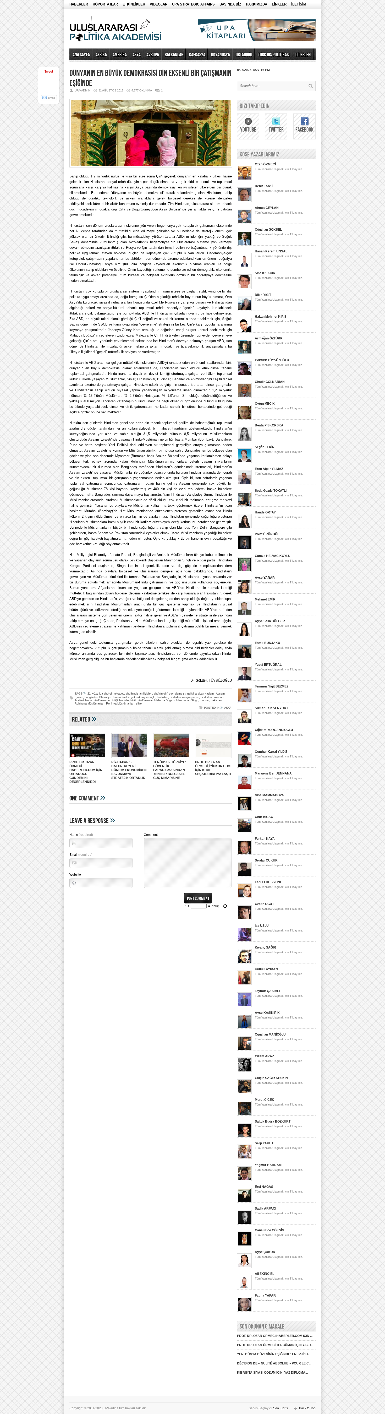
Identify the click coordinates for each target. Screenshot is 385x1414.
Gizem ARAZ (264, 1056)
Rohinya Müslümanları (120, 703)
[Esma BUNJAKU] (244, 658)
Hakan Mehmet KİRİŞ (271, 316)
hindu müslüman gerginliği (101, 700)
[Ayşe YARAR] (244, 592)
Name (81, 835)
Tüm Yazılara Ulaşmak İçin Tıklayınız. (279, 169)
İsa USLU (262, 926)
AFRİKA (101, 55)
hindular (124, 700)
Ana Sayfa (81, 55)
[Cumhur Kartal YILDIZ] (244, 766)
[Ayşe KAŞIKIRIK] (244, 1028)
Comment (151, 835)
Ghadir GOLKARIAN (270, 382)
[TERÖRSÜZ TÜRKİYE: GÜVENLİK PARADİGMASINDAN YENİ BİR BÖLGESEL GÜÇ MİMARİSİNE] (171, 758)
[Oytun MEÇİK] (244, 418)
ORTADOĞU (244, 55)
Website (75, 874)
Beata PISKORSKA (269, 425)
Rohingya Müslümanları (89, 703)
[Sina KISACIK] (244, 288)
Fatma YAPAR (265, 1295)
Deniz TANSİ (264, 186)
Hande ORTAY (265, 512)
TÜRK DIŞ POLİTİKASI (274, 55)
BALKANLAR (174, 55)
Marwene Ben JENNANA (273, 773)
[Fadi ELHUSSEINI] (244, 897)
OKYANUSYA (220, 55)
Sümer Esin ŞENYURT (271, 708)
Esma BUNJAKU (267, 643)
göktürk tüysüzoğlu (143, 697)
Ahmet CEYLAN (267, 208)
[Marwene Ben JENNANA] (244, 788)
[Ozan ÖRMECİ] (244, 179)
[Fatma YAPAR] (244, 1310)
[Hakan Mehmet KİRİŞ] (244, 331)
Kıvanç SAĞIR (265, 947)
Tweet (49, 71)
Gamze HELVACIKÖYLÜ (272, 556)
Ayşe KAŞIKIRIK (267, 1013)
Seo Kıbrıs (280, 1408)
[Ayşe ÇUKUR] (244, 1267)
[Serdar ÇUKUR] (244, 875)
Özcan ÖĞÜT (264, 904)
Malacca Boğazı (164, 700)
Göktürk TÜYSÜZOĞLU (272, 360)
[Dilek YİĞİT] (244, 310)
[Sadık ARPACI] (244, 1223)
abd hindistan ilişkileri (139, 693)
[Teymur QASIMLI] (244, 1006)
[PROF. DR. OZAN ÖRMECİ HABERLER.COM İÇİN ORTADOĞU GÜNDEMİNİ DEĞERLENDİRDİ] (87, 758)
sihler (139, 703)
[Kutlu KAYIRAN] (244, 984)
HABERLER (78, 4)
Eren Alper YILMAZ (269, 469)
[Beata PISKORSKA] (244, 440)
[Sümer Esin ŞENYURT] (244, 723)
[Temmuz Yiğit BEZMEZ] (244, 701)
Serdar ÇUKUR (266, 860)
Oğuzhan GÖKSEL (268, 229)
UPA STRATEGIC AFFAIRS (193, 4)
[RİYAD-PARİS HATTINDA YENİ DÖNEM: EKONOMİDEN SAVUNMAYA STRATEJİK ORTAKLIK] (129, 758)
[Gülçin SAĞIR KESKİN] (244, 1093)
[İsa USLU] (244, 940)
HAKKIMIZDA (256, 4)
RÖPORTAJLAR (105, 4)
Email (80, 855)
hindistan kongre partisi (184, 697)
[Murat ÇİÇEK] (244, 1115)
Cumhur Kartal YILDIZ (271, 752)
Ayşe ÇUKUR (265, 1252)
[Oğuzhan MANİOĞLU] (244, 1049)
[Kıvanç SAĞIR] (244, 962)
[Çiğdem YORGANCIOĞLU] (244, 745)
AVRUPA (152, 55)
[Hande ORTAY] (244, 527)
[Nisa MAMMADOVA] (244, 810)
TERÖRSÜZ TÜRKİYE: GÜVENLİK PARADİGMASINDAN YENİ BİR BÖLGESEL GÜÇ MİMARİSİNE (169, 770)
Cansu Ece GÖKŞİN (269, 1230)
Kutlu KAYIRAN (266, 969)
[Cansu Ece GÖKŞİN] (244, 1245)
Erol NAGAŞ (264, 1187)
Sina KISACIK (265, 273)
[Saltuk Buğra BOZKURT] (244, 1136)
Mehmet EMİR (265, 599)
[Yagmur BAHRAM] (244, 1180)
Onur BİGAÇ (264, 817)
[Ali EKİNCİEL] (244, 1289)
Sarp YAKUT (264, 1143)
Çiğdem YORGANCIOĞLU (274, 730)
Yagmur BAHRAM (268, 1165)
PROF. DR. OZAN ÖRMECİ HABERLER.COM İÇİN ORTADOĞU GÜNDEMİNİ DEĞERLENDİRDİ (85, 772)
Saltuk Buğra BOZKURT (272, 1121)
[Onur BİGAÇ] (244, 832)
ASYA (137, 55)
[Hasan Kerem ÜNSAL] (244, 266)
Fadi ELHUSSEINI (268, 882)
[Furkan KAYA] (244, 853)
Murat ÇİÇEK (264, 1100)
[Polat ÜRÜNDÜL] (244, 549)
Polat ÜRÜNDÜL (267, 534)
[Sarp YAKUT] (244, 1158)
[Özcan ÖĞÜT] (244, 919)
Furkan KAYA (265, 839)
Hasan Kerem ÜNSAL (271, 251)
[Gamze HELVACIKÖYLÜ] (244, 571)
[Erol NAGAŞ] (244, 1202)
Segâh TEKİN (264, 447)
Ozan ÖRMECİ (265, 164)
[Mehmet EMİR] (244, 614)
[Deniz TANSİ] (244, 201)
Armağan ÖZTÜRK (269, 338)
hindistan (162, 697)
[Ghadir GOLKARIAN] (244, 397)
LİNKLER (279, 4)
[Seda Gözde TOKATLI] (244, 505)
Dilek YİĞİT (263, 295)
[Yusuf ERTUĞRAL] (244, 679)
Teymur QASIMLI (267, 991)
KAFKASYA (197, 55)
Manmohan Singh (187, 700)
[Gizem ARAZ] (244, 1071)
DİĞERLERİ (303, 55)
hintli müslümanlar (141, 700)
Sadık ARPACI (265, 1208)
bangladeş (91, 697)
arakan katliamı (204, 693)
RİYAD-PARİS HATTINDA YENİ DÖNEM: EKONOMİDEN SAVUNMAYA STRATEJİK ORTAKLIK (129, 770)
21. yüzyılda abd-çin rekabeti (105, 693)
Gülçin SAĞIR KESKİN (271, 1078)
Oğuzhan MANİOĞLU (270, 1034)
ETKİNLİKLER (134, 4)
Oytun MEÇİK (265, 403)
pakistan (216, 700)
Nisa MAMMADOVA (269, 795)
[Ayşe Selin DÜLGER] (244, 636)
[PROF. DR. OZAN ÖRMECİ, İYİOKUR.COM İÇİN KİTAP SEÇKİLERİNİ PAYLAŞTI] (213, 758)
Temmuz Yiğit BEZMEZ (271, 686)
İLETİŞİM (298, 4)
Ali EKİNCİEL (264, 1274)
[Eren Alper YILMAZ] (244, 484)
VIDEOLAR (158, 4)
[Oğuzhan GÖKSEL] (244, 244)
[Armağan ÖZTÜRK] (244, 353)
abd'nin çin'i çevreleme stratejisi (174, 693)
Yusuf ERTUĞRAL (268, 665)
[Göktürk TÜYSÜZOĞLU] (244, 375)
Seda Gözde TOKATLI (271, 490)
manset (204, 700)
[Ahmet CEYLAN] (244, 223)
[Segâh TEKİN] (244, 462)
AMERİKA (120, 55)
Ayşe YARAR (265, 577)
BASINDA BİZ (230, 4)
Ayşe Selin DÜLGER (270, 621)
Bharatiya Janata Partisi (114, 697)
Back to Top (307, 1408)
